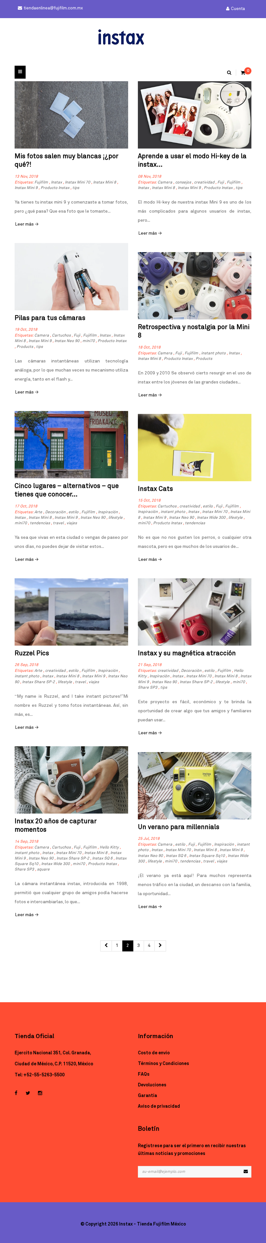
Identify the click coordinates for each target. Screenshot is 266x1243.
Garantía (147, 1095)
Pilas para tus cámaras (50, 318)
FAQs (144, 1074)
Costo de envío (154, 1053)
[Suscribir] (245, 1172)
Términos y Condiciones (163, 1063)
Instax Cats (155, 489)
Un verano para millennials (178, 827)
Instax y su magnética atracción (187, 653)
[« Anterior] (106, 945)
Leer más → (27, 224)
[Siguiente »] (160, 945)
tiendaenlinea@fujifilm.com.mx (53, 8)
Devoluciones (152, 1085)
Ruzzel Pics (32, 653)
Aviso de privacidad (159, 1106)
